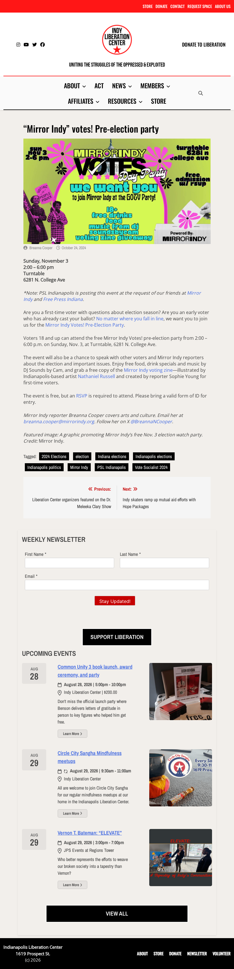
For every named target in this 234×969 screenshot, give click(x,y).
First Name (34, 554)
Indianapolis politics (44, 467)
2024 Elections (54, 456)
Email (30, 576)
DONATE (162, 6)
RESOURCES (122, 100)
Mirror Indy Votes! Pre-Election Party (84, 325)
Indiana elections (112, 456)
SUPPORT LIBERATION (117, 637)
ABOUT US (223, 6)
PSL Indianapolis (111, 467)
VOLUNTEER (222, 953)
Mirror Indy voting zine (148, 370)
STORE (148, 6)
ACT (99, 85)
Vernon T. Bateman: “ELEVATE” (90, 832)
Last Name (129, 554)
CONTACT (177, 6)
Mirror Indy (79, 467)
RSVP (81, 396)
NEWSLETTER (197, 953)
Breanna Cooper (41, 247)
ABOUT (72, 85)
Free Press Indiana (63, 299)
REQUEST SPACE (199, 6)
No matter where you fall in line (130, 318)
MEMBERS (152, 85)
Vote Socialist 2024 (151, 467)
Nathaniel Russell (96, 376)
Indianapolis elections (154, 456)
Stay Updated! (114, 601)
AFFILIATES (80, 100)
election (82, 456)
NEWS (119, 85)
